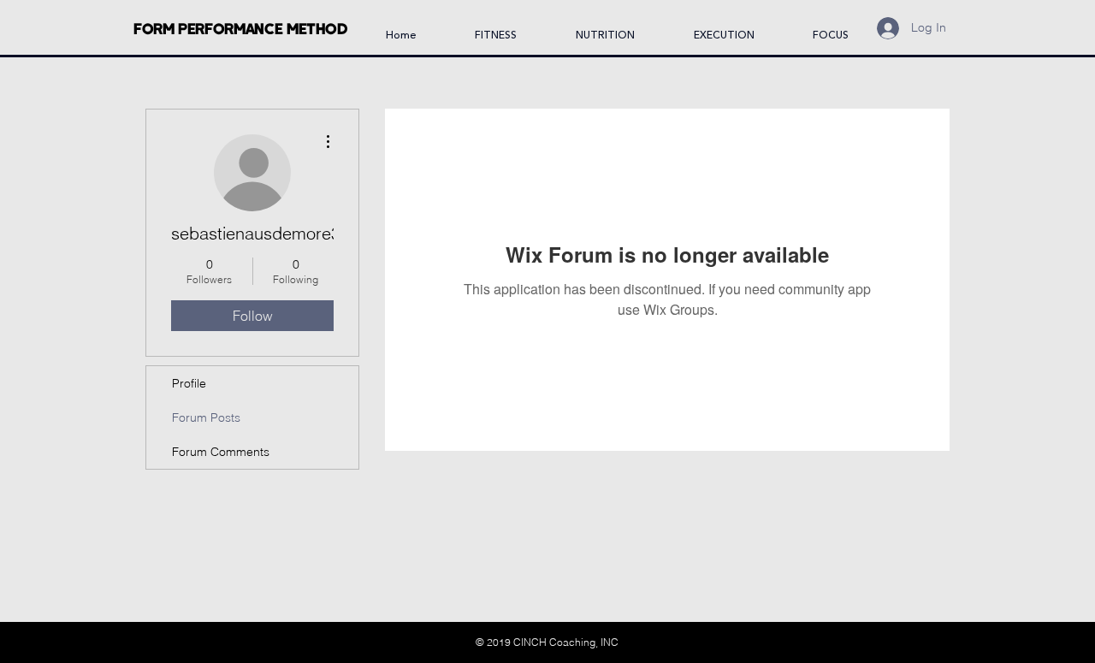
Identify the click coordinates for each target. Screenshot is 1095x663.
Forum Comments (220, 451)
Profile (189, 383)
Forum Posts (206, 417)
